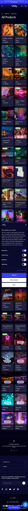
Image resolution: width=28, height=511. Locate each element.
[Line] (7, 153)
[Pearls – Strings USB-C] (7, 194)
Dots (17, 82)
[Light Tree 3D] (7, 132)
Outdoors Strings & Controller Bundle (20, 182)
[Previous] (2, 2)
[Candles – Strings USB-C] (7, 30)
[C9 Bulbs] (20, 339)
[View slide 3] (15, 450)
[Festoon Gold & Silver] (7, 357)
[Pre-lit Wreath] (20, 418)
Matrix (17, 161)
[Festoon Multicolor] (20, 357)
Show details (20, 270)
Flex (4, 101)
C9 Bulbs (18, 347)
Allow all (14, 275)
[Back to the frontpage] (2, 13)
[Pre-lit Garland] (7, 418)
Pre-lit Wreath (19, 426)
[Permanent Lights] (20, 194)
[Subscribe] (23, 483)
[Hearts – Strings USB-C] (20, 93)
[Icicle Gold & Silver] (7, 378)
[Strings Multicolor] (7, 318)
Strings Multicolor (7, 326)
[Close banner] (25, 224)
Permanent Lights (20, 202)
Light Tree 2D (19, 121)
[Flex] (7, 93)
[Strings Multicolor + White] (20, 318)
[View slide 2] (13, 450)
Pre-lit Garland (6, 426)
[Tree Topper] (7, 339)
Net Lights (18, 407)
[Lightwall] (20, 132)
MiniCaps (5, 407)
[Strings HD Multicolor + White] (20, 295)
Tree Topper (6, 347)
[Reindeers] (20, 215)
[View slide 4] (17, 450)
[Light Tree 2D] (20, 114)
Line (4, 161)
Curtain (5, 82)
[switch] (24, 255)
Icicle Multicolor (7, 121)
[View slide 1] (11, 450)
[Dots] (20, 74)
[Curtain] (7, 74)
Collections (7, 13)
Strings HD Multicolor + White (19, 305)
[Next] (26, 2)
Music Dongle (6, 180)
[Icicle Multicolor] (7, 114)
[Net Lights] (20, 399)
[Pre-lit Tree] (7, 215)
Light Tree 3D (6, 140)
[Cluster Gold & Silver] (20, 30)
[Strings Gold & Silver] (7, 295)
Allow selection (14, 280)
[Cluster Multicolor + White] (20, 51)
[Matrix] (20, 153)
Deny (14, 284)
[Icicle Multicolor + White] (20, 378)
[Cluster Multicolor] (7, 51)
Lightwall (18, 140)
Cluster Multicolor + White (19, 61)
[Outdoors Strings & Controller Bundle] (20, 172)
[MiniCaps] (7, 399)
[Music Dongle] (7, 172)
